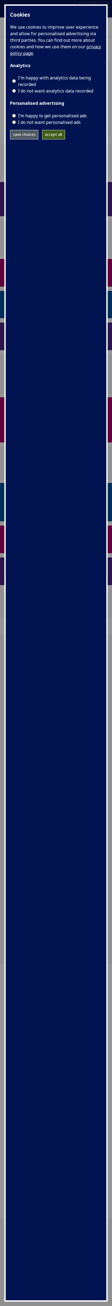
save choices (24, 134)
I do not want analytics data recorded (55, 91)
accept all (53, 134)
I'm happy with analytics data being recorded (54, 81)
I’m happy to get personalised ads (52, 116)
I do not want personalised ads (49, 122)
